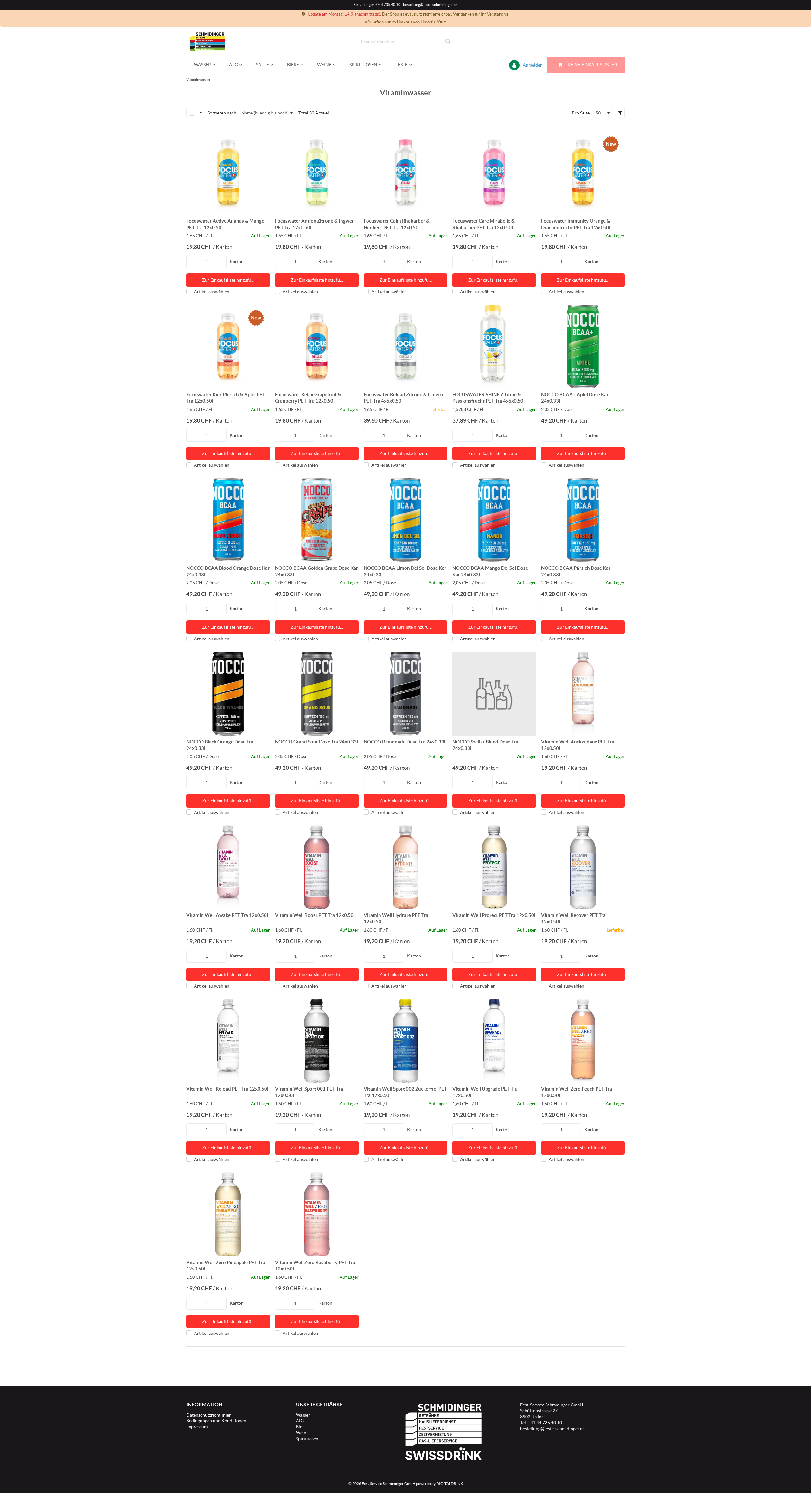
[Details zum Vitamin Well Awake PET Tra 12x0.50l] (228, 867)
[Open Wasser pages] (216, 65)
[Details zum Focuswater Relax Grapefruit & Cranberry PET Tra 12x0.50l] (317, 346)
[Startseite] (216, 42)
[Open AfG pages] (243, 65)
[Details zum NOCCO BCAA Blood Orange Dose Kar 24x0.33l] (228, 520)
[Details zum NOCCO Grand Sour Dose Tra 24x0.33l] (317, 694)
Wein (301, 1432)
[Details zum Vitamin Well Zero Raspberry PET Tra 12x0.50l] (317, 1214)
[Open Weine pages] (336, 65)
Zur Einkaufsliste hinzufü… (228, 279)
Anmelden (533, 65)
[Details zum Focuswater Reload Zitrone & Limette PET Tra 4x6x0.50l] (405, 346)
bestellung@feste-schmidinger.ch (552, 1428)
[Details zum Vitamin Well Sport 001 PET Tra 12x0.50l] (317, 1041)
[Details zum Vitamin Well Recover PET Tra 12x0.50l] (583, 867)
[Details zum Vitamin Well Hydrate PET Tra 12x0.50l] (405, 867)
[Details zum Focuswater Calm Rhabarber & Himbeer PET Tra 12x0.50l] (405, 173)
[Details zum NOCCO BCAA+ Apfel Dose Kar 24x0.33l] (583, 346)
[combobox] (405, 41)
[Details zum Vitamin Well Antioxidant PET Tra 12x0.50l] (583, 694)
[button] (620, 113)
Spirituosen (307, 1438)
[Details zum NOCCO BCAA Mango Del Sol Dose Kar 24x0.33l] (494, 520)
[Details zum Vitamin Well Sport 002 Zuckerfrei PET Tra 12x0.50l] (405, 1041)
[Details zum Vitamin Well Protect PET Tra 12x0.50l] (494, 867)
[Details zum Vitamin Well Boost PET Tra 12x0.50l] (317, 867)
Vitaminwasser (198, 79)
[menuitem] (203, 65)
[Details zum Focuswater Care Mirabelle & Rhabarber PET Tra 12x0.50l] (494, 173)
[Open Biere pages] (304, 65)
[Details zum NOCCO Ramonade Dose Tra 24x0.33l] (405, 694)
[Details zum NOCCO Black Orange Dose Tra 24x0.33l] (228, 694)
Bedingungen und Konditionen (216, 1420)
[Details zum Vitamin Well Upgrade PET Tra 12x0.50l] (494, 1041)
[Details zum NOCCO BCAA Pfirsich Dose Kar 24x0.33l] (583, 520)
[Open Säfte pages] (274, 65)
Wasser (303, 1415)
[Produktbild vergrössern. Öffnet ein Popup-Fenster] (262, 207)
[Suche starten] (448, 41)
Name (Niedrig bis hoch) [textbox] (265, 112)
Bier (300, 1426)
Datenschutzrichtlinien (209, 1415)
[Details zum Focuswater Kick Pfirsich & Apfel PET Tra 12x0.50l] (228, 346)
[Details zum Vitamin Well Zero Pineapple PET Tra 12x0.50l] (228, 1214)
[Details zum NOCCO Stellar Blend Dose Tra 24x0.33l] (494, 694)
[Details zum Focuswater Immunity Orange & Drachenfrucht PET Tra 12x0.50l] (583, 173)
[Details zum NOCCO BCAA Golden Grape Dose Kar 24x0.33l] (317, 520)
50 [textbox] (598, 112)
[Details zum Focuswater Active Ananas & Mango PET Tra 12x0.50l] (228, 173)
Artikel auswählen (211, 291)
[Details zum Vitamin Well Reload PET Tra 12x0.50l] (228, 1041)
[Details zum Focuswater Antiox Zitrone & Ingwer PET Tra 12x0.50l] (317, 173)
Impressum (197, 1426)
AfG (300, 1420)
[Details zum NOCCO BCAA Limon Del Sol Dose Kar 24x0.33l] (405, 520)
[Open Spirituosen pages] (382, 65)
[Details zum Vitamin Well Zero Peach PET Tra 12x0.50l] (583, 1041)
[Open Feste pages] (413, 65)
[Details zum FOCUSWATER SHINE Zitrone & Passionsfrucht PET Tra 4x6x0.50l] (494, 346)
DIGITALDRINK (449, 1484)
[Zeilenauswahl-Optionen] (201, 113)
